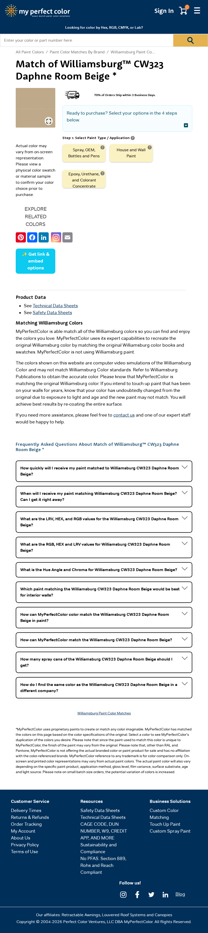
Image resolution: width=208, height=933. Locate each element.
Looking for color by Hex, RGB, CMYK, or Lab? (104, 27)
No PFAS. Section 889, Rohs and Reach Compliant (103, 865)
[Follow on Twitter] (151, 894)
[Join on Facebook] (137, 894)
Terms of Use (24, 851)
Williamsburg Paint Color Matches (142, 52)
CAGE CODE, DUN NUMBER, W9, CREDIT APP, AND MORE (103, 830)
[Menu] (197, 11)
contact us (124, 415)
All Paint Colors (30, 52)
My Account (23, 831)
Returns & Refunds (30, 817)
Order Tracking (26, 824)
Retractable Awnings (81, 914)
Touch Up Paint (165, 824)
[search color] (190, 40)
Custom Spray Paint (170, 831)
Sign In (164, 10)
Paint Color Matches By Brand (77, 52)
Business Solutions (170, 801)
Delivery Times (26, 810)
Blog (180, 894)
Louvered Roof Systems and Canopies (137, 914)
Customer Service (30, 801)
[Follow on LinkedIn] (165, 894)
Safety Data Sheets (52, 312)
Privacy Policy (25, 844)
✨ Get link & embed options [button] (35, 261)
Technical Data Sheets (55, 305)
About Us (20, 837)
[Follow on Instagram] (123, 894)
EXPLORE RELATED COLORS (36, 216)
